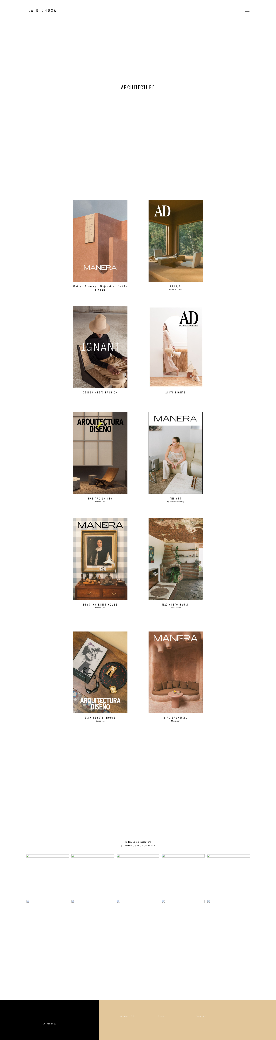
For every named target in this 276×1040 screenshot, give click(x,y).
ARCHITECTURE (130, 1024)
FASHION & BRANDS (133, 1031)
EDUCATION (165, 1024)
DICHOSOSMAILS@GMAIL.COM (215, 1024)
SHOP (161, 1016)
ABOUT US (165, 1031)
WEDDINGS (127, 1016)
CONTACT (202, 1016)
